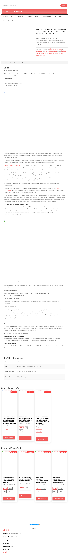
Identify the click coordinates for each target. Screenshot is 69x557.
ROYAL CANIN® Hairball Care (13, 165)
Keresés (64, 5)
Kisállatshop (39, 51)
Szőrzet (42, 55)
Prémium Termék (51, 53)
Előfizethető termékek (55, 49)
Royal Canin (60, 53)
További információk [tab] (16, 63)
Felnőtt (43, 53)
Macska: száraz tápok (50, 51)
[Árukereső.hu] (34, 525)
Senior (38, 55)
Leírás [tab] (5, 63)
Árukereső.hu (34, 528)
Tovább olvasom (9, 437)
